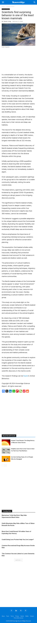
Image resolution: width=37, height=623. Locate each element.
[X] (25, 610)
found (25, 376)
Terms (12, 616)
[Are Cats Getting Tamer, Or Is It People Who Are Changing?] (6, 459)
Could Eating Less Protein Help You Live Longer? (18, 539)
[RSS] (21, 610)
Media (26, 616)
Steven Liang (7, 21)
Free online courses (18, 618)
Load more (17, 560)
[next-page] (5, 465)
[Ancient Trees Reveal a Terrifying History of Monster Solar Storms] (6, 442)
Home (3, 6)
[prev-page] (3, 465)
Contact (32, 616)
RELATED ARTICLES (9, 436)
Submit (22, 616)
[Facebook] (11, 610)
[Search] (34, 2)
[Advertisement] (18, 60)
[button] (3, 2)
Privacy (17, 616)
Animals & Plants (10, 6)
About (3, 616)
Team (7, 616)
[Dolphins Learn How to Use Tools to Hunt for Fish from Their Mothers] (6, 451)
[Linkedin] (16, 610)
